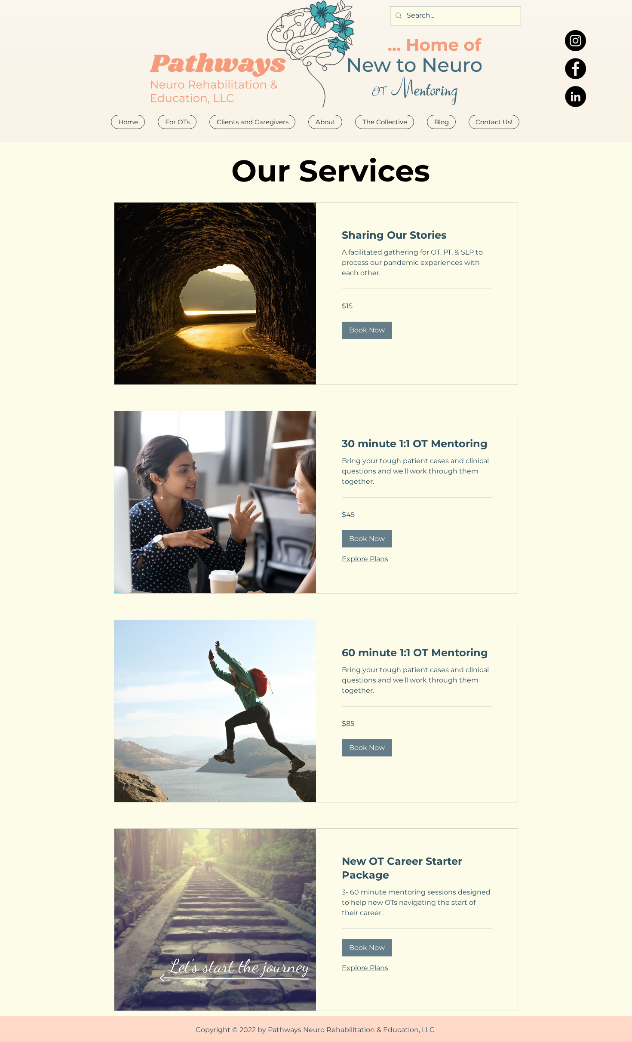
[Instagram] (575, 40)
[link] (417, 235)
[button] (325, 122)
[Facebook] (575, 68)
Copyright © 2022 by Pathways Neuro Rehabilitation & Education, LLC (315, 1030)
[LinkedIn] (575, 96)
